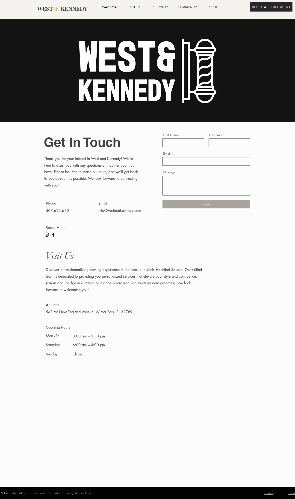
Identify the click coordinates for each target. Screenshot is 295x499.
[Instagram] (47, 234)
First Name (171, 134)
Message (169, 172)
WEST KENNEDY (62, 8)
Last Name (216, 134)
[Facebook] (53, 234)
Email (167, 153)
